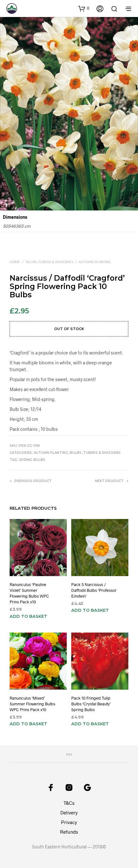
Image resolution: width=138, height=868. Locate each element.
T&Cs (69, 803)
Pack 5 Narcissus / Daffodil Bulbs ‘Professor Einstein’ (93, 590)
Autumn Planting (95, 262)
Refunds (69, 832)
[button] (83, 8)
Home (15, 262)
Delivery (69, 812)
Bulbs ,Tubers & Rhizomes (49, 262)
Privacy (69, 822)
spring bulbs (32, 460)
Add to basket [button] (28, 615)
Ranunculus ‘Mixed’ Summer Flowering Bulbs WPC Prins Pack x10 (32, 703)
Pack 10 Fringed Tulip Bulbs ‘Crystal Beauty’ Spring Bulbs (91, 703)
